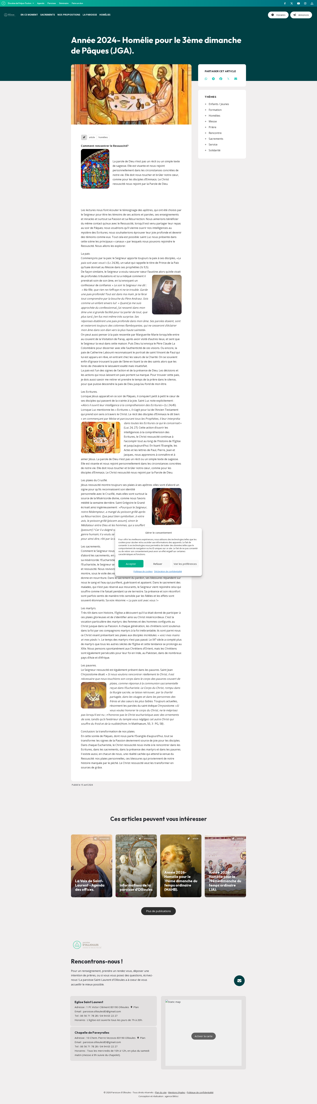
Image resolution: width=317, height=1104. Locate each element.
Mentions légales (176, 1092)
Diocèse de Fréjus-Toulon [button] (20, 3)
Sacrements (216, 139)
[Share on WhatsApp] (206, 78)
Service (213, 144)
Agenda (40, 3)
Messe (213, 121)
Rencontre (215, 133)
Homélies (214, 115)
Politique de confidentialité (200, 1092)
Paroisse (52, 3)
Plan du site (161, 1092)
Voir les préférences (185, 563)
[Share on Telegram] (213, 78)
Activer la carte (203, 1036)
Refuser (157, 563)
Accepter (131, 563)
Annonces (303, 15)
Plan (136, 1007)
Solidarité (214, 150)
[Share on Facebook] (221, 78)
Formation (215, 110)
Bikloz (175, 1096)
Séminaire (64, 3)
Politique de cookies (143, 571)
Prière (212, 127)
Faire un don (77, 3)
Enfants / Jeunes (219, 104)
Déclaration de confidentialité (168, 571)
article (92, 137)
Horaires (280, 15)
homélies (103, 137)
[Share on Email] (235, 78)
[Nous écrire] (239, 980)
